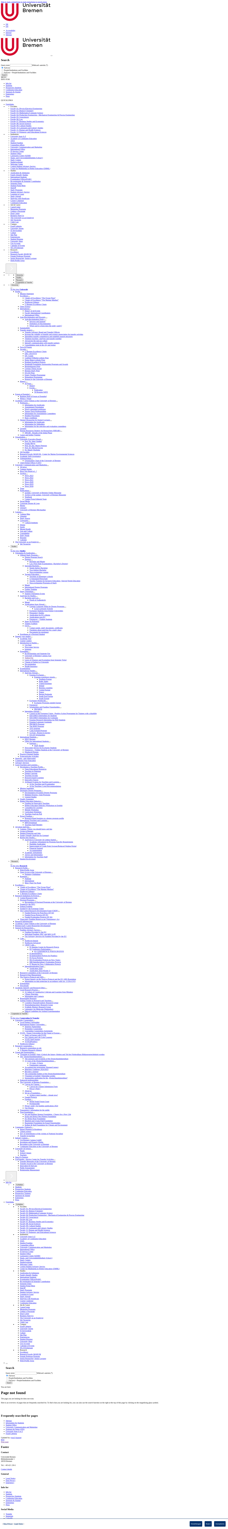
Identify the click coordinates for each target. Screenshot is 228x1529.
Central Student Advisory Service (23, 166)
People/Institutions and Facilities (15, 70)
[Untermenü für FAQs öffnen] (30, 626)
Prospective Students (13, 88)
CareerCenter (15, 207)
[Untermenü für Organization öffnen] (26, 437)
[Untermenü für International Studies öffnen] (36, 671)
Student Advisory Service (20, 192)
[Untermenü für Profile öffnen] (21, 292)
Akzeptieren (219, 1524)
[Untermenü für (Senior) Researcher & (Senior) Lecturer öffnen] (51, 420)
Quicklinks (10, 104)
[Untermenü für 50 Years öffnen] (32, 384)
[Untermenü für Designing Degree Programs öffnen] (42, 791)
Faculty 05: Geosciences (19, 117)
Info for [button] (8, 1182)
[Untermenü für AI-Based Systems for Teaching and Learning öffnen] (60, 782)
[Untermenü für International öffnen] (30, 309)
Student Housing (16, 239)
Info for (8, 83)
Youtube (9, 1514)
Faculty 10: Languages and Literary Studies (26, 128)
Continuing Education (14, 90)
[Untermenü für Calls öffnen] (25, 939)
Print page (5, 1442)
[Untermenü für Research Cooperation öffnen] (33, 1046)
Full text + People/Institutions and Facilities (19, 73)
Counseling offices (17, 145)
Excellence (14, 252)
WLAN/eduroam (16, 248)
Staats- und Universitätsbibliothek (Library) (26, 158)
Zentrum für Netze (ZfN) (15, 1429)
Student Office (15, 154)
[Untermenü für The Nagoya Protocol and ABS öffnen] (44, 977)
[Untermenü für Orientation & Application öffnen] (36, 553)
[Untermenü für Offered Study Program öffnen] (38, 555)
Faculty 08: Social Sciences (20, 124)
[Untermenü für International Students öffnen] (37, 737)
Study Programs (16, 190)
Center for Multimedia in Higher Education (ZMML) (30, 169)
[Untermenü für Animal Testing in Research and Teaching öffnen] (52, 1001)
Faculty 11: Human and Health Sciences (25, 130)
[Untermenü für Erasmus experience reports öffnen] (56, 677)
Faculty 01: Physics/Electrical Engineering (26, 109)
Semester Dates (16, 183)
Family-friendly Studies (19, 175)
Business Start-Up (17, 216)
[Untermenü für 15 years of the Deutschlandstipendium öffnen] (55, 1061)
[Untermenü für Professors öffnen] (29, 403)
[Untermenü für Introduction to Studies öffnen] (38, 643)
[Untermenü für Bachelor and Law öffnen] (39, 598)
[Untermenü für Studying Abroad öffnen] (38, 673)
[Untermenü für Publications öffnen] (30, 491)
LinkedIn (9, 1518)
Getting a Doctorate (17, 211)
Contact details (6, 1469)
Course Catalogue (17, 201)
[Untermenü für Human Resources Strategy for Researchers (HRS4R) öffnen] (61, 431)
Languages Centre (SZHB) (20, 156)
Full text (6, 68)
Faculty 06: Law (16, 119)
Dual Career (15, 213)
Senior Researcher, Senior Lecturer (23, 258)
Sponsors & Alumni (13, 92)
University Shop (16, 241)
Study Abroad (15, 196)
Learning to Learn (17, 194)
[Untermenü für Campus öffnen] (22, 512)
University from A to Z (14, 1431)
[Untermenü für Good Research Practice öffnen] (39, 990)
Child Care (14, 222)
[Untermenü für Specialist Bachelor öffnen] (40, 566)
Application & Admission (20, 173)
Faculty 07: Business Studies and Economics (27, 121)
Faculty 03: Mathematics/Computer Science (26, 113)
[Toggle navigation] (51, 55)
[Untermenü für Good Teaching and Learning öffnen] (38, 765)
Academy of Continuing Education (23, 139)
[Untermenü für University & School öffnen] (32, 1149)
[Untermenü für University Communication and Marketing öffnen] (48, 465)
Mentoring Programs (18, 209)
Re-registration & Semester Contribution (25, 181)
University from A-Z (18, 136)
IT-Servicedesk (16, 231)
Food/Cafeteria (16, 226)
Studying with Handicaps (19, 198)
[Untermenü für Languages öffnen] (29, 521)
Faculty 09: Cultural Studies (20, 126)
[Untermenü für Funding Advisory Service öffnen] (41, 930)
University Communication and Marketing (26, 147)
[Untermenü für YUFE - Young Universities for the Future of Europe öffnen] (60, 1033)
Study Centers (15, 160)
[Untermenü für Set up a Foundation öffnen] (41, 1093)
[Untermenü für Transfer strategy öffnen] (33, 330)
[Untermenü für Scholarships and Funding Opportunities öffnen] (61, 707)
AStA (12, 141)
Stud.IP (13, 188)
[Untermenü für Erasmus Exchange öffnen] (45, 675)
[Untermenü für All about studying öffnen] (30, 827)
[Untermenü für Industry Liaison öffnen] (28, 1138)
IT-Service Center (17, 151)
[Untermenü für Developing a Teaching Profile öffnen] (44, 767)
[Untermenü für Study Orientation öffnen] (34, 592)
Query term (5, 65)
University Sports (17, 228)
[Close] (11, 549)
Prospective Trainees (23, 1193)
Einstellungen (196, 1524)
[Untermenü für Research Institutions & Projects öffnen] (40, 896)
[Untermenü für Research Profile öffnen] (28, 868)
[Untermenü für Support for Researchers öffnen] (34, 928)
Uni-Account (15, 243)
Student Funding (16, 143)
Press (8, 96)
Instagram (9, 1516)
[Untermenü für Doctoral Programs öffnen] (35, 900)
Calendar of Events (17, 246)
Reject (208, 1524)
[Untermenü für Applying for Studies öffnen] (37, 596)
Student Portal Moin (18, 186)
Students (9, 86)
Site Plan (13, 235)
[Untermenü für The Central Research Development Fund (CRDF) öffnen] (59, 911)
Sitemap (9, 1421)
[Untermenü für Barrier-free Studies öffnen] (35, 838)
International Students (18, 177)
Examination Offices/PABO (20, 179)
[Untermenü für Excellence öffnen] (29, 296)
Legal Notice (10, 1478)
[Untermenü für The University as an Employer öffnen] (39, 542)
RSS (2, 1440)
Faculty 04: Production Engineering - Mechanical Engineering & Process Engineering (42, 115)
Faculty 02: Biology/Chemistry (22, 111)
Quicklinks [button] (10, 1202)
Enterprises (10, 94)
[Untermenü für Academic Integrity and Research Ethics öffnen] (46, 988)
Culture (13, 233)
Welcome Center (16, 164)
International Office (17, 149)
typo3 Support (16, 1438)
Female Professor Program (20, 256)
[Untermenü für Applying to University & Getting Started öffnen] (57, 840)
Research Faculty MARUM (20, 254)
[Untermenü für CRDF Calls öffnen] (35, 945)
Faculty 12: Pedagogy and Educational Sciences (28, 132)
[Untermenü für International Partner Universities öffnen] (45, 1025)
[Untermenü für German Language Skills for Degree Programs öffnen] (65, 607)
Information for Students (15, 1423)
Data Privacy (10, 1481)
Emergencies (15, 237)
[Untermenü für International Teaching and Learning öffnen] (48, 821)
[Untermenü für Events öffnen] (35, 388)
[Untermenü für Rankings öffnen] (28, 877)
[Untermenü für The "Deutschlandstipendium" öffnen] (44, 1057)
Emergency (10, 1483)
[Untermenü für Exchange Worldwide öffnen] (47, 701)
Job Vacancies (15, 220)
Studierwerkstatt (16, 162)
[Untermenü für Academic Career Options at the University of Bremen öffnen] (57, 401)
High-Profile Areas (17, 261)
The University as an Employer (22, 218)
